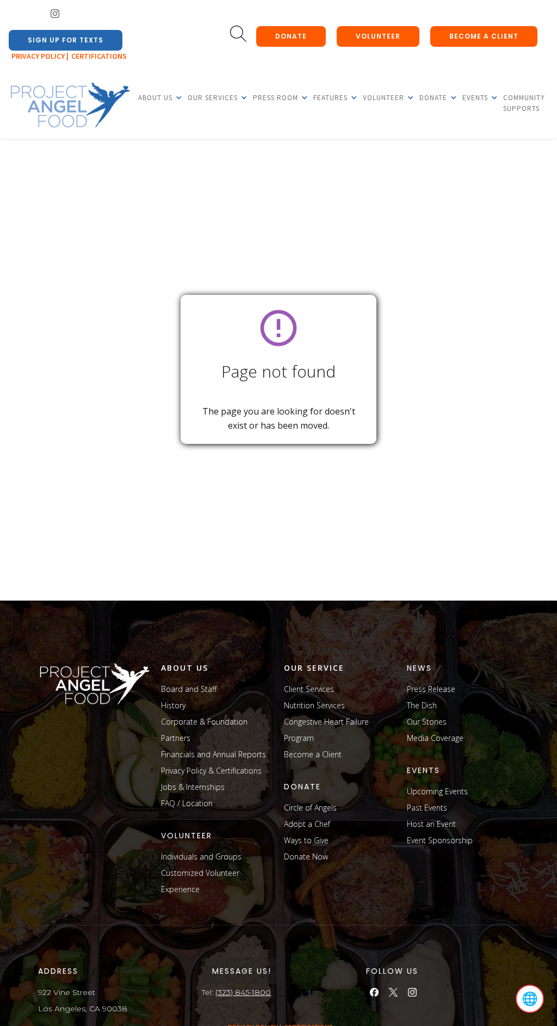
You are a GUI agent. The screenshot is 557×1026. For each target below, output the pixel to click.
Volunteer (378, 36)
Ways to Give (306, 840)
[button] (155, 97)
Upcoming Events (437, 791)
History (173, 705)
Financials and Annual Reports (213, 754)
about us (184, 668)
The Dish (422, 705)
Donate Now (306, 856)
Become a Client (313, 754)
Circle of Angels (310, 807)
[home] (70, 105)
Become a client (483, 36)
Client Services (309, 689)
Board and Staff (188, 689)
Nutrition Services (314, 705)
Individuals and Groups (201, 856)
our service (314, 668)
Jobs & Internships (193, 787)
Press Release (431, 689)
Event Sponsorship (440, 840)
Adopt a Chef (307, 824)
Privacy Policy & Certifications (211, 770)
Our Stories (427, 721)
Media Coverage (435, 738)
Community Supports (524, 103)
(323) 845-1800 (243, 992)
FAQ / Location (187, 803)
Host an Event (431, 824)
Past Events (427, 807)
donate (291, 36)
